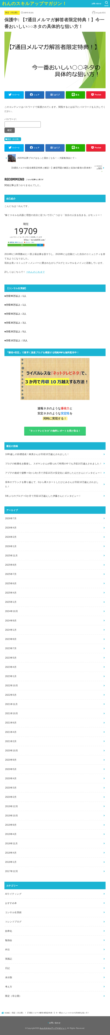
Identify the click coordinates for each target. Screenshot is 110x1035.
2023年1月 (11, 676)
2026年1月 (11, 546)
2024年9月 (11, 620)
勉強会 (8, 940)
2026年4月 (11, 527)
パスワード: (10, 119)
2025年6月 (11, 583)
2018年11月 (11, 843)
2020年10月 (11, 750)
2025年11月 (11, 555)
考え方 (8, 986)
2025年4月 (11, 592)
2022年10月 (11, 685)
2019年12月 (11, 806)
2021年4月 (11, 732)
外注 (7, 949)
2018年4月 (11, 852)
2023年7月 (11, 648)
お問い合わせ (96, 3)
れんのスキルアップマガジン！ (34, 3)
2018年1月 (11, 862)
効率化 (8, 931)
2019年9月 (11, 825)
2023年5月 (11, 657)
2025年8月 (11, 564)
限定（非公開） (12, 13)
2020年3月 (11, 787)
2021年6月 (11, 722)
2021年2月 (11, 741)
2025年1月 (11, 602)
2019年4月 (11, 834)
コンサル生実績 (13, 912)
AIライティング (13, 894)
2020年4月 (11, 778)
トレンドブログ (13, 921)
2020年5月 (11, 769)
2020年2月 (11, 797)
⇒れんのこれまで (35, 272)
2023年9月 (11, 639)
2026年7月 (11, 518)
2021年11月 (11, 704)
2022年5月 (11, 695)
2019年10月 (11, 815)
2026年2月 (11, 537)
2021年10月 (11, 713)
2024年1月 (11, 630)
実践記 (8, 958)
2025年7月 (11, 574)
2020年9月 (11, 759)
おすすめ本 (11, 903)
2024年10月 (11, 611)
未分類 (8, 977)
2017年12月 (11, 871)
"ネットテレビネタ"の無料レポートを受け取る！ (55, 430)
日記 (7, 968)
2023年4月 (11, 667)
